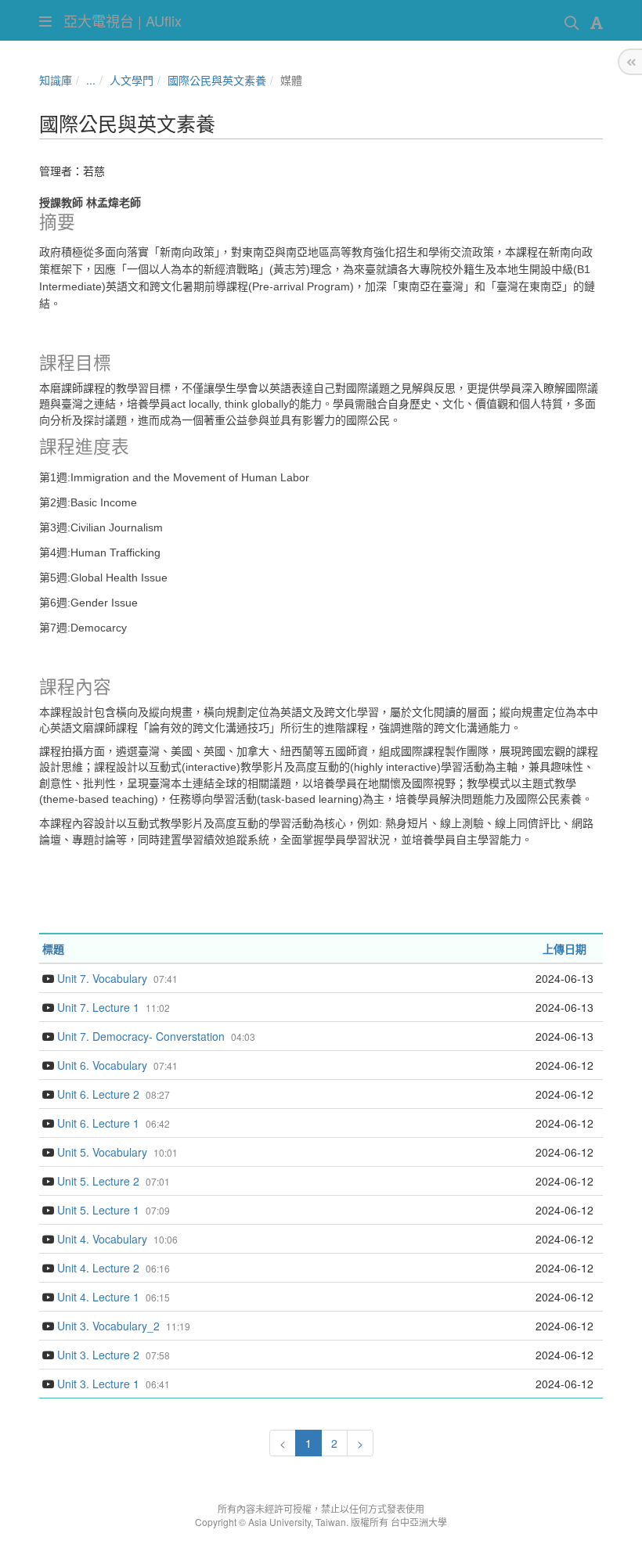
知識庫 (55, 80)
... (91, 80)
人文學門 (131, 80)
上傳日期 (564, 948)
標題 (53, 948)
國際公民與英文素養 (217, 80)
